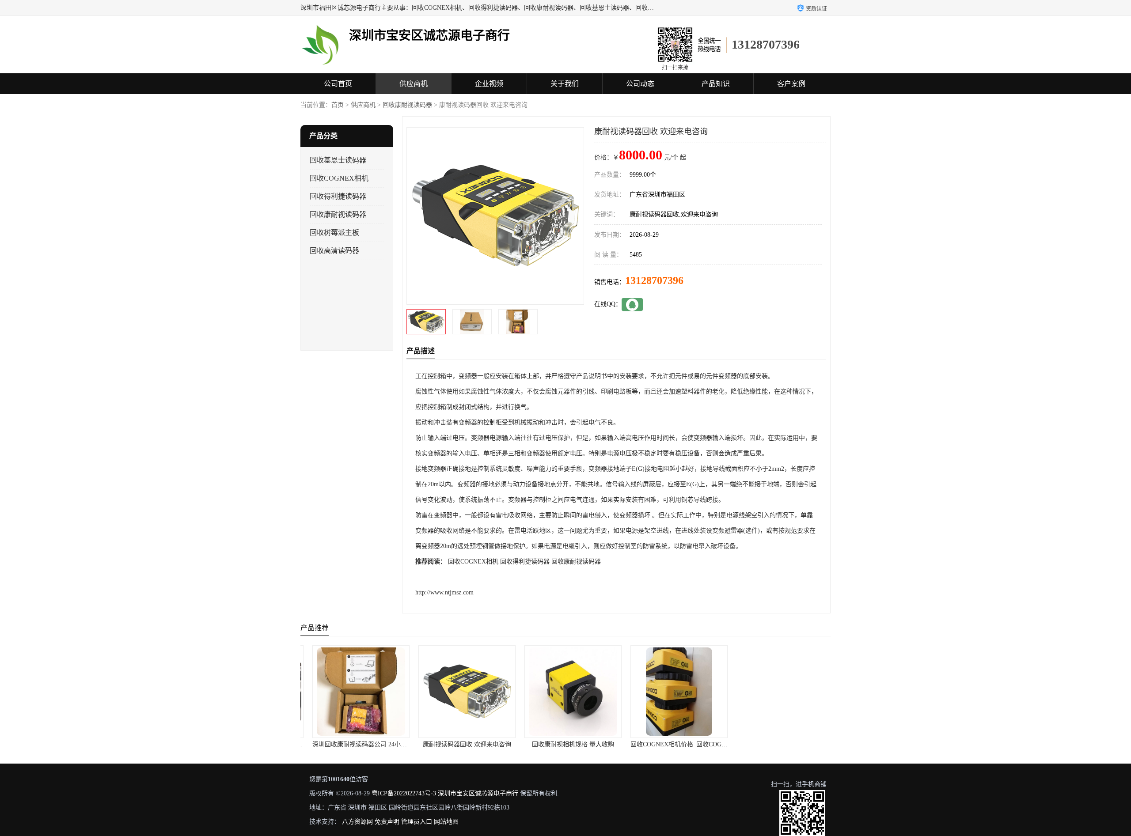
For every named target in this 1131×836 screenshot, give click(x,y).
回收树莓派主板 (334, 232)
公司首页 (338, 83)
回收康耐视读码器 (407, 105)
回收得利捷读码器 (338, 196)
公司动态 (640, 83)
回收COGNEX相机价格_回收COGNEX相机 (681, 744)
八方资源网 (357, 821)
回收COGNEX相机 (339, 178)
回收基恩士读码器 (338, 160)
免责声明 (387, 821)
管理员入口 (416, 821)
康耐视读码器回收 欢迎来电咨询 (459, 744)
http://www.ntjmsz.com (444, 592)
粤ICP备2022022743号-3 (404, 793)
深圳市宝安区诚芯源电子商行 (478, 793)
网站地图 (446, 821)
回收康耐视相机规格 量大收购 (565, 744)
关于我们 (564, 83)
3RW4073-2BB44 (777, 744)
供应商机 (413, 83)
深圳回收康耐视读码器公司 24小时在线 (358, 744)
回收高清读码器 (334, 250)
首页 (337, 105)
